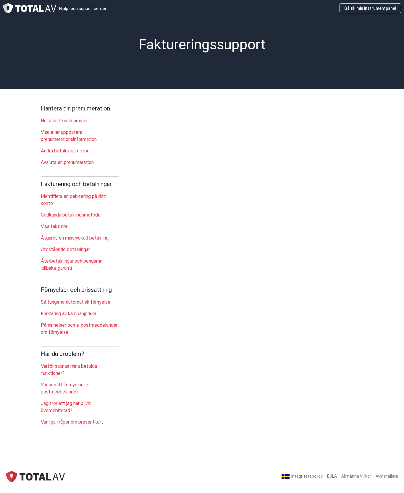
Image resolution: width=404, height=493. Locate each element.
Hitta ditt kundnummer (64, 120)
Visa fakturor (54, 226)
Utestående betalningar (65, 249)
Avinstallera (387, 476)
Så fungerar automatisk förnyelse (75, 302)
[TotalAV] (35, 476)
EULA (332, 476)
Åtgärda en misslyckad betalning (75, 238)
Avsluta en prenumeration (67, 162)
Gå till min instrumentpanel (370, 8)
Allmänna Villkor (356, 476)
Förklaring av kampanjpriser (68, 313)
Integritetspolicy (307, 476)
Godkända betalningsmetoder (71, 215)
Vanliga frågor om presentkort (72, 422)
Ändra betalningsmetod (65, 151)
